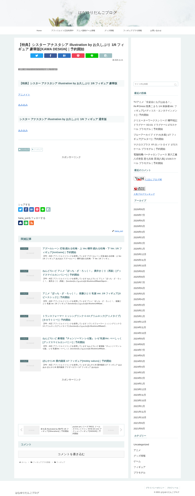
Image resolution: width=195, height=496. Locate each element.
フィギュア (25, 149)
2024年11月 (140, 327)
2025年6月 (139, 288)
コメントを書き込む (71, 454)
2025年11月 (140, 260)
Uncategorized (141, 444)
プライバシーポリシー (155, 488)
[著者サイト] (20, 223)
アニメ (137, 450)
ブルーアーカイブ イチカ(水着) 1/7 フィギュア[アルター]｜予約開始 (155, 136)
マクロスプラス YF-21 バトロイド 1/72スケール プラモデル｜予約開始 (156, 146)
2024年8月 (139, 344)
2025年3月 (139, 305)
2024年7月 (139, 350)
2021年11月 (140, 411)
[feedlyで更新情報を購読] (26, 223)
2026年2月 (139, 243)
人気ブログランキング (144, 194)
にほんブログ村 (153, 179)
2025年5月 (139, 293)
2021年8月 (139, 428)
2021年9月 (139, 423)
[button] (175, 84)
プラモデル (140, 472)
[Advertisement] (71, 177)
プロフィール (172, 488)
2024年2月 (139, 378)
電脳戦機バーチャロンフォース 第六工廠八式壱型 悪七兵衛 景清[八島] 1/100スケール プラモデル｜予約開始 (155, 158)
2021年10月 (140, 417)
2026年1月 (139, 248)
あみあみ (23, 105)
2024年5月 (139, 361)
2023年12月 (140, 389)
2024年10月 (140, 333)
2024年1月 (139, 383)
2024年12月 (140, 321)
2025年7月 (139, 282)
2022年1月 (139, 406)
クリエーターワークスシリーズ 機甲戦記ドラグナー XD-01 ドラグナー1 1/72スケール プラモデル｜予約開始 (155, 124)
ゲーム (137, 461)
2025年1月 (139, 316)
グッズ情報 (140, 455)
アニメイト (24, 94)
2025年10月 (140, 265)
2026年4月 (139, 232)
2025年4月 (139, 299)
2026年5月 (139, 226)
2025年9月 (139, 271)
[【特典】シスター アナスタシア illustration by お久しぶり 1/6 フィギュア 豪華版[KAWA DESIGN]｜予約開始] (64, 55)
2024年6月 (139, 355)
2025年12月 (140, 254)
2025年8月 (139, 277)
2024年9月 (139, 338)
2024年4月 (139, 366)
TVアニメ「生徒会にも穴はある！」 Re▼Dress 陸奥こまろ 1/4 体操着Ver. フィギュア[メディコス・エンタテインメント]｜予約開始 (155, 108)
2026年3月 (139, 237)
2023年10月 (140, 400)
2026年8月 (139, 209)
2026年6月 (139, 220)
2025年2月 (139, 310)
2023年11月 (140, 395)
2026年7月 (139, 215)
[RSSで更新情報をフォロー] (31, 223)
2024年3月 (139, 372)
